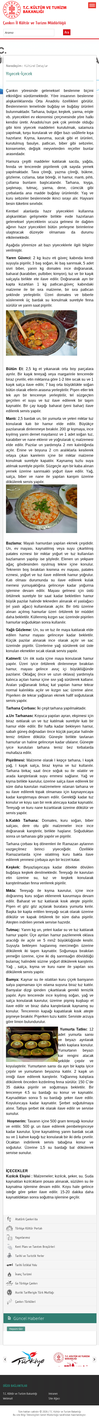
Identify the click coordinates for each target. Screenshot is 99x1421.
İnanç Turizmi (23, 1274)
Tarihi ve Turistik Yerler (29, 1256)
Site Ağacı (54, 1398)
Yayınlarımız (22, 1238)
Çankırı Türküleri (24, 1302)
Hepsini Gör (16, 1328)
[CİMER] (71, 1358)
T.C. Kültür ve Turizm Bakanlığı (20, 1393)
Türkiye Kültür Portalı (28, 1228)
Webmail (8, 1398)
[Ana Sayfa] (34, 9)
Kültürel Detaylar (36, 65)
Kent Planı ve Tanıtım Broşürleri (34, 1247)
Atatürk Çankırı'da (26, 1219)
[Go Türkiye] (28, 1358)
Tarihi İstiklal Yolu (25, 1265)
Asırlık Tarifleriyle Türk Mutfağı (34, 1293)
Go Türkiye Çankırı (26, 1283)
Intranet (53, 1393)
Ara (66, 32)
